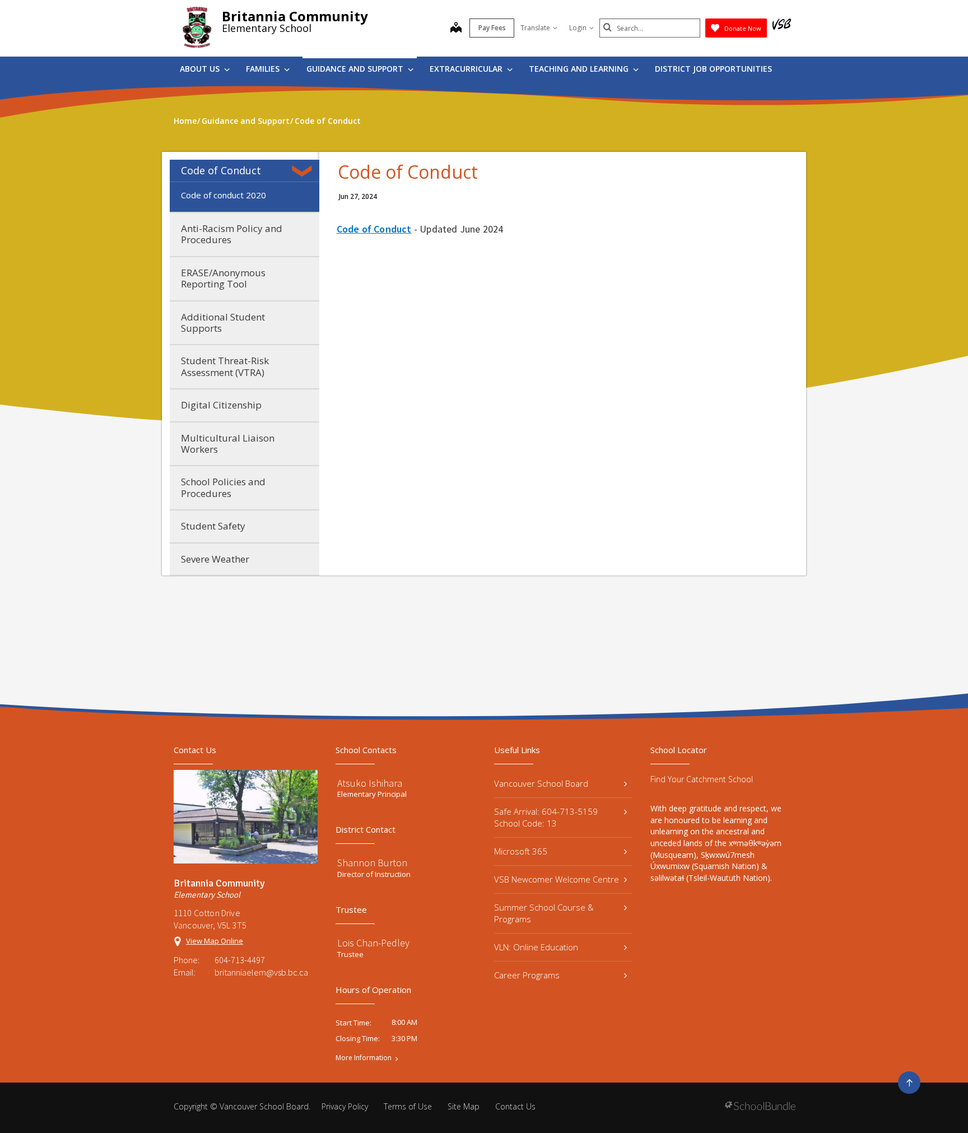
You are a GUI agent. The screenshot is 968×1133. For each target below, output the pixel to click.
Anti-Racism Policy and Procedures (231, 234)
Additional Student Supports (223, 322)
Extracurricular (467, 68)
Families (264, 68)
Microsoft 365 (520, 851)
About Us (201, 68)
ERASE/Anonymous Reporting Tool (223, 278)
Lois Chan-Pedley (373, 942)
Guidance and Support (356, 68)
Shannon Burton (372, 862)
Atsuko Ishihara (369, 783)
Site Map (464, 1106)
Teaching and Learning (580, 68)
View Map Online (214, 941)
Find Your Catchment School (701, 779)
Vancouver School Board (541, 783)
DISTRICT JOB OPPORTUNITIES (713, 68)
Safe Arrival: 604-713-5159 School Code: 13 (546, 817)
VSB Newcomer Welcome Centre (556, 879)
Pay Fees (492, 27)
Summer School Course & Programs (544, 913)
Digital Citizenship (221, 404)
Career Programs (527, 975)
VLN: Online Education (536, 947)
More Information (364, 1057)
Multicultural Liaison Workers (227, 443)
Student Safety (213, 525)
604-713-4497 (240, 959)
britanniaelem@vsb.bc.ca (261, 972)
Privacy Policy (345, 1106)
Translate (535, 27)
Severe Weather (215, 558)
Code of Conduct (221, 170)
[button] (304, 171)
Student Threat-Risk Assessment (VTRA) (225, 366)
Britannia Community (295, 16)
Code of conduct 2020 (223, 195)
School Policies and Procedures (223, 487)
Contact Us (515, 1106)
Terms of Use (408, 1106)
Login (578, 27)
